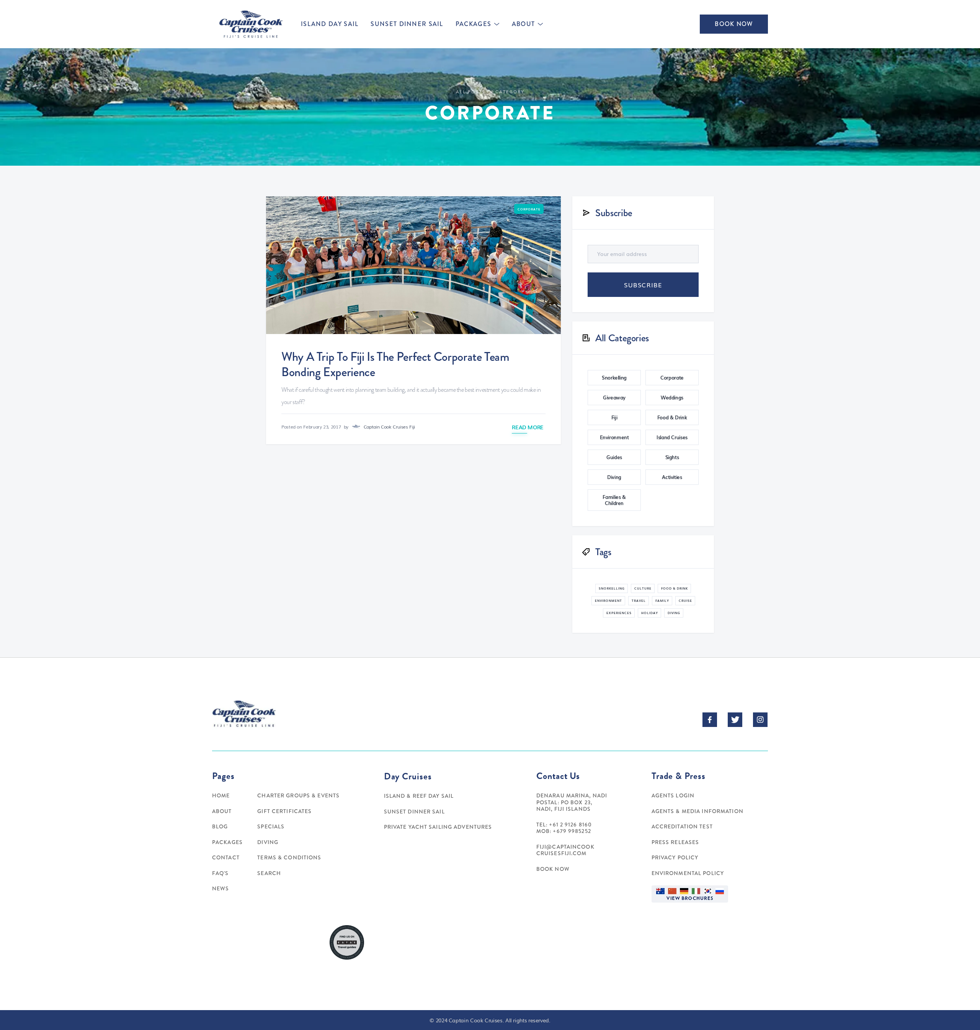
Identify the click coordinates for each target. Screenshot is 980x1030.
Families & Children (614, 500)
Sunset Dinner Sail (407, 24)
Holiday (649, 613)
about (523, 24)
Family (662, 600)
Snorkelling (614, 377)
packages (473, 24)
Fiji (614, 417)
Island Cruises (672, 437)
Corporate (529, 209)
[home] (250, 24)
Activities (672, 477)
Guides (614, 457)
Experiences (619, 613)
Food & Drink (672, 417)
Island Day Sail (329, 24)
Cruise (685, 600)
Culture (643, 588)
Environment (614, 437)
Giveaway (614, 397)
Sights (672, 457)
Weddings (672, 397)
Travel (639, 600)
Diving (614, 477)
